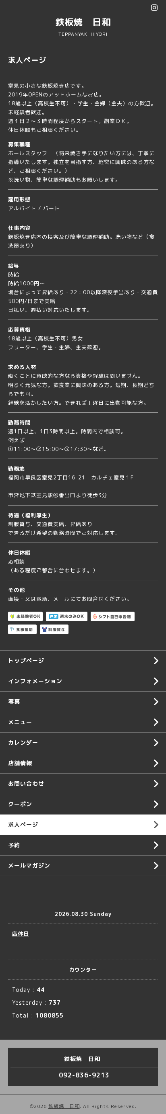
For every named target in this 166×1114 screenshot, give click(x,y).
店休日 (20, 933)
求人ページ (23, 824)
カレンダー (23, 742)
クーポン (20, 804)
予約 (14, 845)
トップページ (26, 660)
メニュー (20, 722)
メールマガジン (29, 865)
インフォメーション (35, 681)
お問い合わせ (26, 783)
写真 (14, 701)
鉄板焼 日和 (83, 22)
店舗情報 (20, 763)
